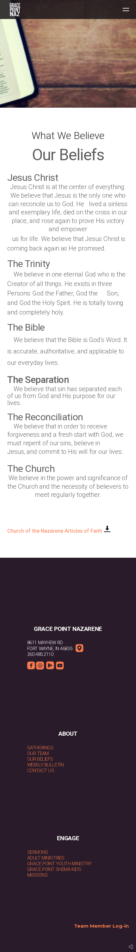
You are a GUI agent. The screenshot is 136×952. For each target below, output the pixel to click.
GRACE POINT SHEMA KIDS (54, 869)
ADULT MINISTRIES (46, 858)
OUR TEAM (38, 753)
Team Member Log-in (101, 926)
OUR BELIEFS (40, 759)
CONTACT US (40, 770)
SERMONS (37, 852)
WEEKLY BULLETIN (45, 765)
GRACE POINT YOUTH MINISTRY (59, 863)
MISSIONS (37, 875)
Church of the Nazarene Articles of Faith (55, 531)
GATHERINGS (40, 748)
